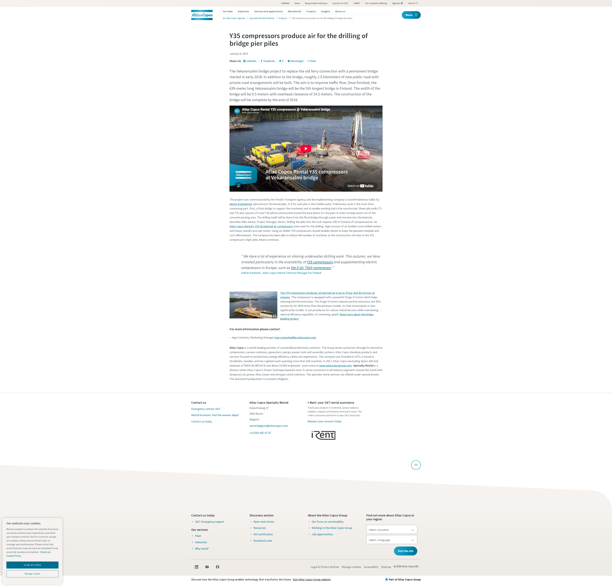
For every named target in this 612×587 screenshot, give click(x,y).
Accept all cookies (32, 565)
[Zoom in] (253, 304)
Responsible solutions (316, 3)
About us (340, 11)
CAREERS (285, 3)
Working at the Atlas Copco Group (332, 528)
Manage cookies (351, 567)
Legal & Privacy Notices (325, 567)
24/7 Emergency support (209, 521)
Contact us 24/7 (340, 3)
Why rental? (202, 548)
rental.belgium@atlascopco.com (268, 426)
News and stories (263, 521)
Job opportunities (322, 534)
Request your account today (324, 421)
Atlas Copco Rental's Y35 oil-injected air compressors (261, 226)
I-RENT (356, 3)
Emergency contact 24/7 (205, 409)
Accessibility (371, 567)
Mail (313, 61)
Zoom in (274, 315)
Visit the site (405, 551)
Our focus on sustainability (327, 521)
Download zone (262, 540)
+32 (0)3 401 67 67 (260, 433)
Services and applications (268, 11)
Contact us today (201, 421)
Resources (259, 528)
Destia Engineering (240, 204)
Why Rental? (295, 11)
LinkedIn (251, 61)
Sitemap (386, 567)
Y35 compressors (320, 261)
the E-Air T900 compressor (311, 267)
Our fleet (228, 11)
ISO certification (263, 534)
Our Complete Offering (376, 3)
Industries (243, 11)
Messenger (297, 61)
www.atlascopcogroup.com (335, 365)
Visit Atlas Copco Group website (312, 579)
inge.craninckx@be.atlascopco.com (295, 337)
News (297, 3)
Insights (325, 11)
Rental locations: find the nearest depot (215, 415)
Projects (311, 11)
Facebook (269, 61)
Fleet (198, 536)
